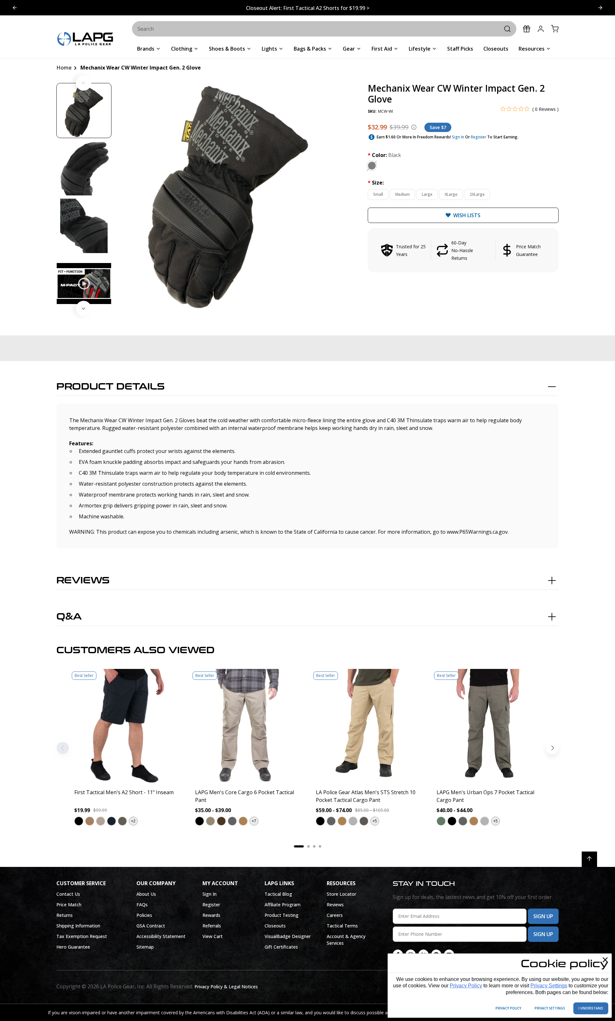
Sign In (458, 137)
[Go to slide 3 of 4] (15, 8)
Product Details (110, 386)
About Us (146, 894)
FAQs (142, 905)
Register (478, 137)
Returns (64, 915)
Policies (144, 915)
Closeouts (275, 926)
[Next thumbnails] (83, 308)
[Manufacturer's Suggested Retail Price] (414, 127)
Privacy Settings (548, 985)
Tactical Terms (342, 926)
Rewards (211, 915)
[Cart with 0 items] (555, 29)
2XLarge (477, 194)
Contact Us (68, 894)
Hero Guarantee (73, 947)
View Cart (212, 936)
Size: (376, 182)
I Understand (590, 1008)
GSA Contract (150, 926)
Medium (402, 194)
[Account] (541, 29)
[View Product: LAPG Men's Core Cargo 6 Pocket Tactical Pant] (247, 726)
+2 (133, 821)
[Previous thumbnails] (83, 83)
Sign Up (543, 916)
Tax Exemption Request (81, 936)
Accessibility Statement (160, 936)
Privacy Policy (466, 985)
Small (378, 194)
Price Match (68, 905)
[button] (463, 250)
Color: (384, 155)
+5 (375, 821)
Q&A (69, 616)
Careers (335, 915)
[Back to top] (589, 859)
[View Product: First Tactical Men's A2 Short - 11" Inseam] (126, 726)
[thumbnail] (84, 110)
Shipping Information (78, 926)
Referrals (211, 926)
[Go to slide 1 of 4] (600, 8)
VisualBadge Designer (288, 936)
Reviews (83, 580)
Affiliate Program (282, 905)
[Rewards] (526, 29)
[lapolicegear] (85, 39)
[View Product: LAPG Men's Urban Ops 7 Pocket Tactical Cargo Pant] (488, 726)
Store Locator (341, 894)
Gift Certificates (281, 947)
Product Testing (282, 915)
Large (427, 194)
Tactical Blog (278, 894)
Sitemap (145, 947)
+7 (254, 821)
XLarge (451, 194)
